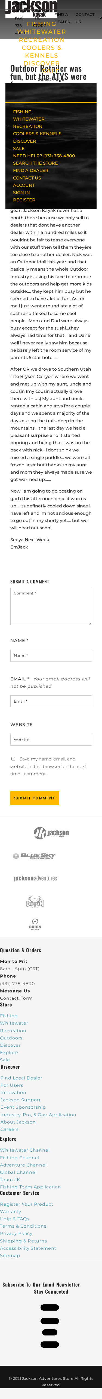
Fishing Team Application (30, 1186)
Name (19, 640)
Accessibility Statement (28, 1248)
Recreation (13, 1030)
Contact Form (16, 998)
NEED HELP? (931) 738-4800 (21, 18)
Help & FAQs (14, 1218)
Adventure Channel (23, 1165)
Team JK (10, 1179)
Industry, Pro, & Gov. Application (38, 1114)
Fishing (9, 1015)
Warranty (10, 1211)
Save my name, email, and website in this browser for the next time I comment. (48, 766)
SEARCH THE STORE (35, 163)
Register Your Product (26, 1204)
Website (21, 724)
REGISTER (24, 199)
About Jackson (18, 1122)
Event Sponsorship (23, 1107)
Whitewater (14, 1023)
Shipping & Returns (23, 1241)
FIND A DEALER (30, 170)
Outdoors (11, 1038)
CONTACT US (27, 178)
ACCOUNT (24, 185)
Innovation (13, 1092)
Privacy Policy (16, 1233)
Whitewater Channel (25, 1150)
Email (19, 679)
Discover (10, 1045)
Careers (10, 1129)
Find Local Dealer (21, 1078)
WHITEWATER (29, 119)
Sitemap (10, 1255)
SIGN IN (21, 192)
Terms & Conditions (23, 1226)
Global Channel (18, 1172)
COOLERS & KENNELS (37, 133)
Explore (9, 1052)
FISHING (22, 111)
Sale (5, 1059)
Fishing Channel (19, 1157)
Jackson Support (21, 1099)
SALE (51, 71)
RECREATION (42, 40)
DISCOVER (41, 63)
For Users (12, 1085)
